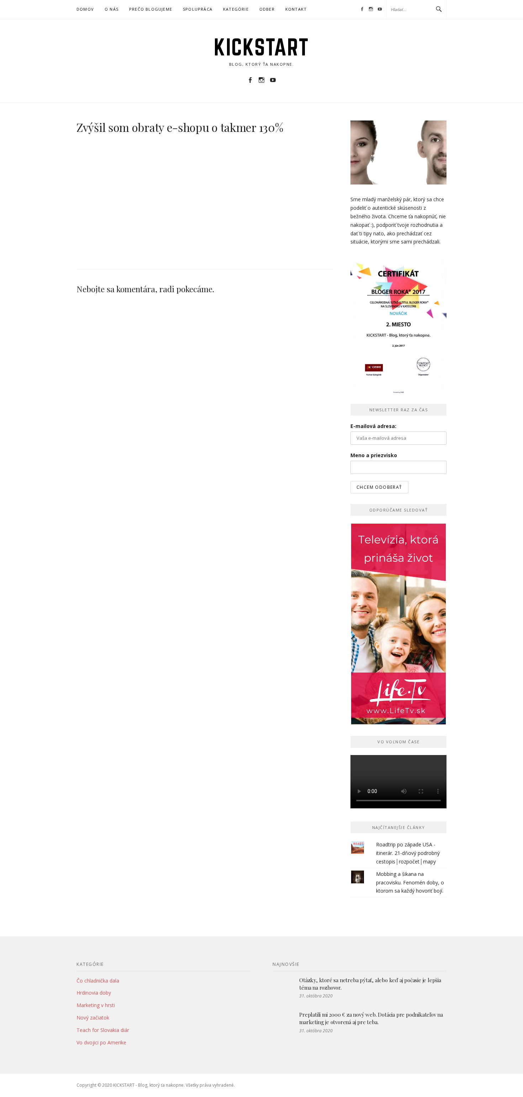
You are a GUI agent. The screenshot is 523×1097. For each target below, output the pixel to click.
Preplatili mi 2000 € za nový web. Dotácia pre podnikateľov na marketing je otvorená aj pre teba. (371, 1018)
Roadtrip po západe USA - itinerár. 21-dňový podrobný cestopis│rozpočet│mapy (408, 853)
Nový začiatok (92, 1017)
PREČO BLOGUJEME (150, 9)
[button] (129, 194)
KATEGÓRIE (236, 9)
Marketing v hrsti (95, 1005)
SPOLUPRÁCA (197, 9)
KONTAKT (296, 9)
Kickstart (261, 47)
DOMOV (85, 9)
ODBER (267, 9)
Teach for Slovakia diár (102, 1030)
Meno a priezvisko (373, 455)
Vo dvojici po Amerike (101, 1042)
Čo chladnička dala (97, 980)
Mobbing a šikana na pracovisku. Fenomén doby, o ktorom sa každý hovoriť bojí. (410, 882)
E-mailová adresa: (373, 426)
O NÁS (111, 9)
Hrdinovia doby (93, 992)
